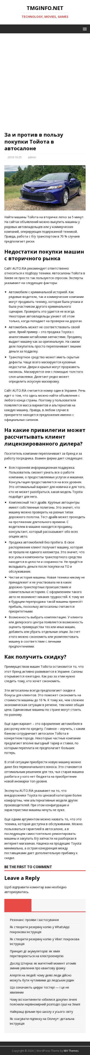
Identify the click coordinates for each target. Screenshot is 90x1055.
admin (32, 157)
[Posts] (17, 905)
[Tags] (45, 905)
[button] (84, 29)
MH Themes (71, 1051)
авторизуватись (16, 892)
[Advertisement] (45, 84)
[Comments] (72, 905)
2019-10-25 (15, 157)
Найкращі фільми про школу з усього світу (41, 1012)
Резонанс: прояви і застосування (34, 920)
